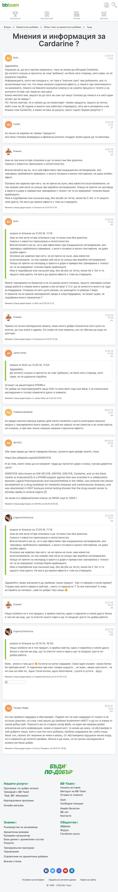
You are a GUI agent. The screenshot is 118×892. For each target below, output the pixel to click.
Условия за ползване (33, 879)
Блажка (17, 151)
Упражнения (11, 851)
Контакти (65, 815)
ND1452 (17, 442)
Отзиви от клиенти (71, 794)
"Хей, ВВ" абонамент (16, 795)
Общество (68, 822)
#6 (112, 415)
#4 (111, 320)
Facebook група (70, 833)
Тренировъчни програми (19, 847)
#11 (111, 711)
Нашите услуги (15, 783)
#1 (112, 127)
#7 (112, 446)
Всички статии (12, 861)
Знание (9, 822)
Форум (7, 27)
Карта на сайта (88, 879)
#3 (112, 224)
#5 (112, 356)
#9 (112, 608)
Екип (63, 799)
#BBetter (65, 826)
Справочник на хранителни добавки (26, 856)
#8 (112, 521)
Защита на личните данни (62, 879)
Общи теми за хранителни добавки (62, 27)
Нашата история (70, 787)
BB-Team (67, 783)
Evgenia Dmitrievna (23, 517)
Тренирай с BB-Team (16, 791)
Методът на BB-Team (73, 791)
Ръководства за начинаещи (21, 827)
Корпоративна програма (19, 800)
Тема (89, 27)
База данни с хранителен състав (24, 839)
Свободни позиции (71, 803)
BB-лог (64, 812)
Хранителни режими (16, 832)
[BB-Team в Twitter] (52, 870)
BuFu (16, 57)
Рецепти (9, 843)
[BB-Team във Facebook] (46, 870)
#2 (112, 154)
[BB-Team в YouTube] (65, 870)
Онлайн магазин (14, 805)
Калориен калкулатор (17, 835)
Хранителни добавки (27, 27)
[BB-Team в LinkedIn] (71, 870)
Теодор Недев (20, 708)
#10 (111, 635)
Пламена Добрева (22, 412)
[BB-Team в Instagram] (59, 870)
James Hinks (19, 353)
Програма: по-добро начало (21, 788)
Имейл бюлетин (70, 808)
